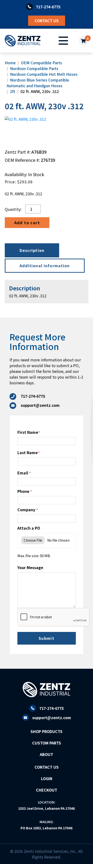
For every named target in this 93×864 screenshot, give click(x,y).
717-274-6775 (51, 708)
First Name (27, 432)
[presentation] (53, 617)
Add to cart (27, 222)
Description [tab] (32, 250)
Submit (47, 638)
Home (10, 62)
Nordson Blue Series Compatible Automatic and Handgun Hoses (38, 82)
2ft (12, 91)
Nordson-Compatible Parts (34, 68)
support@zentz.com (51, 717)
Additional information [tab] (45, 265)
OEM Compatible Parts (41, 62)
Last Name (27, 452)
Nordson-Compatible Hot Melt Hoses (44, 74)
